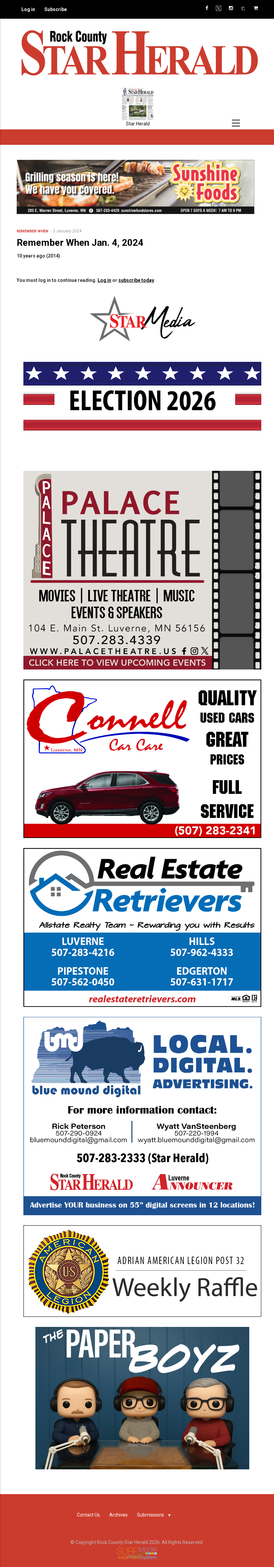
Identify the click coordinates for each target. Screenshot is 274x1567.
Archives (118, 1515)
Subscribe (55, 9)
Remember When (32, 231)
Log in (28, 9)
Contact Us (88, 1515)
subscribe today (136, 280)
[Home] (139, 52)
